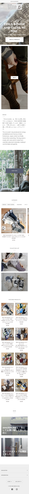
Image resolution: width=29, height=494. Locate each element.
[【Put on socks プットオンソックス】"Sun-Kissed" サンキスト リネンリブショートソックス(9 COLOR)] (13, 220)
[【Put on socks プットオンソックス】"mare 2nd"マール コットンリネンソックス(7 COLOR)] (7, 334)
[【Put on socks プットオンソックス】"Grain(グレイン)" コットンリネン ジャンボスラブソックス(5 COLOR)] (7, 385)
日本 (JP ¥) (17, 481)
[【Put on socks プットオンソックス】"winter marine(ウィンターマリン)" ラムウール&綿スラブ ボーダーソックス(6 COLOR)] (21, 359)
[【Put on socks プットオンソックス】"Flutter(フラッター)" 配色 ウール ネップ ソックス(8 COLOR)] (7, 359)
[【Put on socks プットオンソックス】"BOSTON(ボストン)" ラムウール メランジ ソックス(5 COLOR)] (21, 334)
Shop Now (14, 170)
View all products (14, 39)
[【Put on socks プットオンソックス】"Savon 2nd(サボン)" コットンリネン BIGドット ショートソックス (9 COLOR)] (21, 385)
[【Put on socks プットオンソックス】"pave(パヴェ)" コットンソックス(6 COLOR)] (21, 309)
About (14, 77)
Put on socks (13, 486)
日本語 (9, 481)
